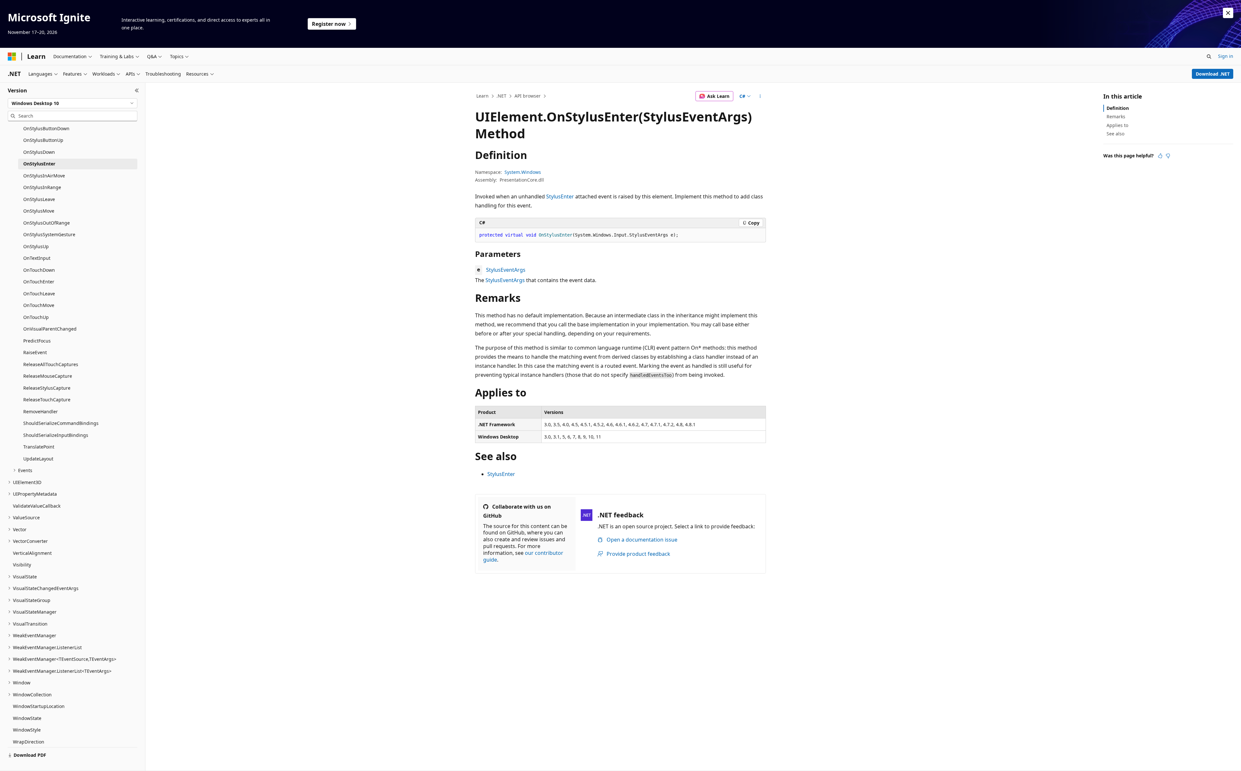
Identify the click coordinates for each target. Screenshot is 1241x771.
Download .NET (1213, 74)
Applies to (1117, 125)
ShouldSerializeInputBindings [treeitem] (55, 435)
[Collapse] (137, 90)
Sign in (1225, 56)
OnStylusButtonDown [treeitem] (46, 128)
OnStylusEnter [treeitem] (39, 164)
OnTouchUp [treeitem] (36, 317)
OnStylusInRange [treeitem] (42, 187)
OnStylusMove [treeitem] (38, 211)
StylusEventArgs (505, 269)
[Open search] (1209, 56)
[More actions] (760, 96)
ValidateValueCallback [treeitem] (36, 506)
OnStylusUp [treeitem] (36, 246)
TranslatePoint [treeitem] (38, 447)
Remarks (1116, 116)
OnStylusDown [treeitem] (39, 152)
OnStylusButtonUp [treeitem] (43, 140)
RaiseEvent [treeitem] (35, 352)
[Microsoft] (12, 56)
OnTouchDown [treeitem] (39, 270)
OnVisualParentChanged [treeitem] (50, 329)
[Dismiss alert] (1228, 13)
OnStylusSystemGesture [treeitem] (49, 234)
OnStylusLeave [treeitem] (39, 199)
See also (1115, 134)
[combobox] (72, 103)
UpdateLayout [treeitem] (38, 459)
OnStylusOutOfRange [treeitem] (46, 223)
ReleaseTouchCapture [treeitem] (46, 399)
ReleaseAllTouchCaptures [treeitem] (50, 364)
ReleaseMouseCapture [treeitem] (47, 376)
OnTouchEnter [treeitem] (38, 282)
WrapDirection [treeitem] (28, 742)
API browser (527, 96)
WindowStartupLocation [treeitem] (39, 706)
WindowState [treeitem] (27, 718)
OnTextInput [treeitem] (36, 258)
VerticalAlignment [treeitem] (32, 553)
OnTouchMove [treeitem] (38, 305)
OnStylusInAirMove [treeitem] (44, 176)
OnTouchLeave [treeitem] (39, 293)
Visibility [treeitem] (22, 565)
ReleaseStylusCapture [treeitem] (46, 388)
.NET (501, 96)
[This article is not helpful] (1168, 156)
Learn (482, 96)
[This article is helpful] (1160, 156)
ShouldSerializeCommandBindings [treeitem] (61, 423)
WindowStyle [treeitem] (27, 730)
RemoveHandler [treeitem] (40, 411)
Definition (1118, 108)
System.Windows (522, 172)
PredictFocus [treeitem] (37, 341)
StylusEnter (560, 196)
